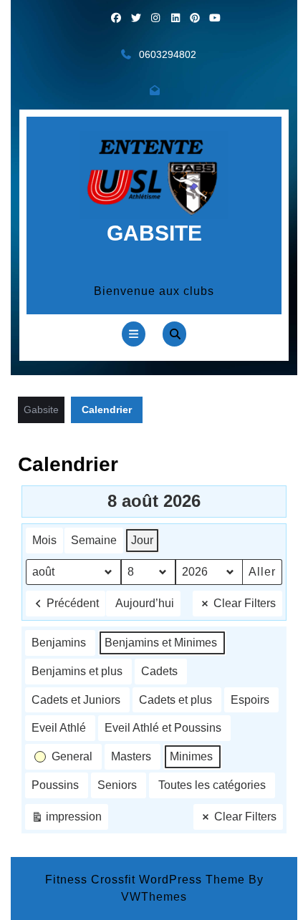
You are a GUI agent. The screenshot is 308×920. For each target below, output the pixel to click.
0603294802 (167, 54)
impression (66, 820)
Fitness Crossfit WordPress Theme (145, 879)
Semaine (94, 540)
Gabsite (154, 233)
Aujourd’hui (144, 603)
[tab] (133, 334)
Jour (142, 540)
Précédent (73, 603)
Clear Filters (244, 603)
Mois (44, 540)
